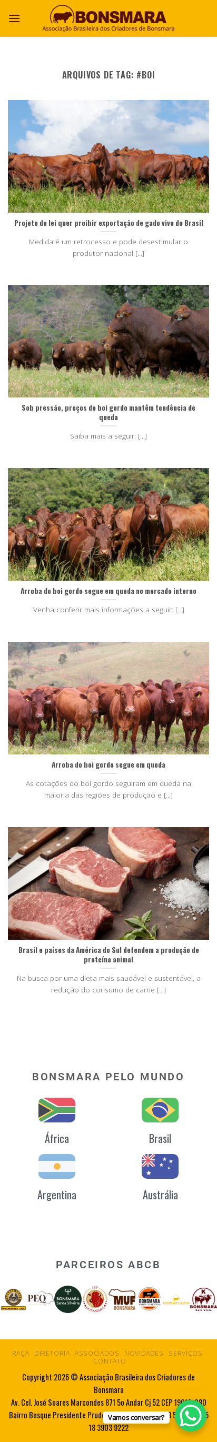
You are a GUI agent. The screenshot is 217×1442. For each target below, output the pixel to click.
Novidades (144, 1353)
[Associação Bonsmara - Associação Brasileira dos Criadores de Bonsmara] (108, 18)
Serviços (185, 1353)
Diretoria (52, 1353)
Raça (20, 1353)
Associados (97, 1353)
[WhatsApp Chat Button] (190, 1415)
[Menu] (14, 18)
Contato (109, 1361)
